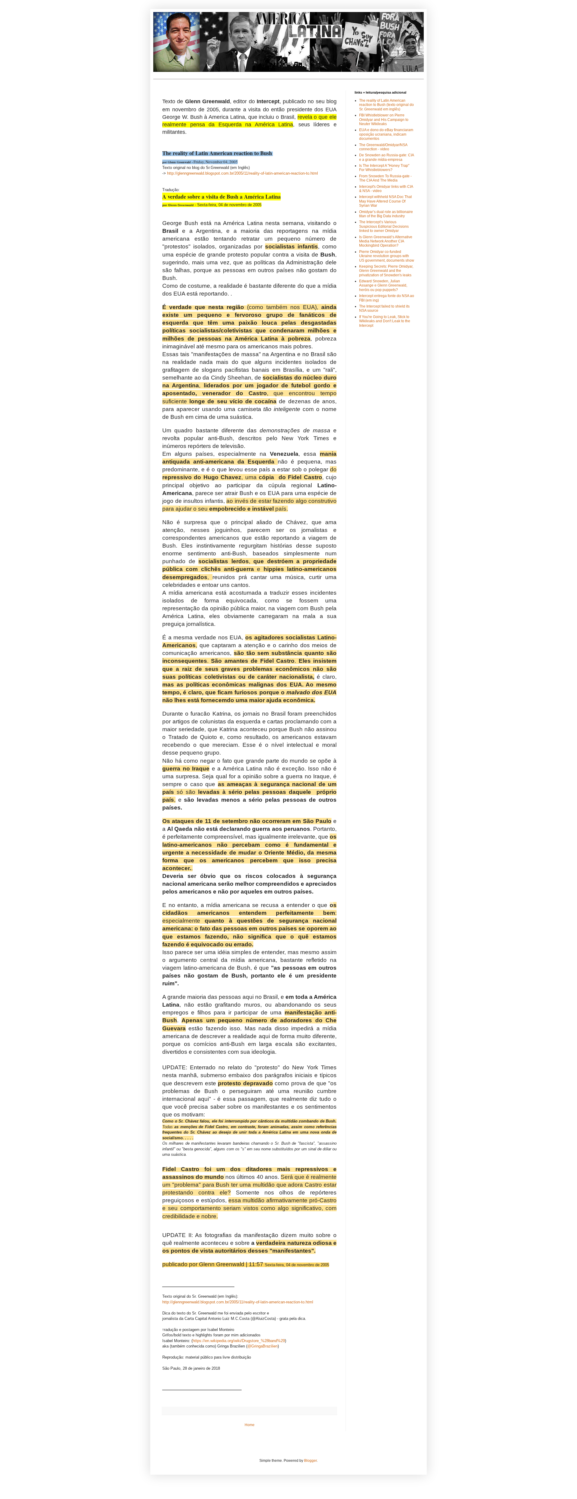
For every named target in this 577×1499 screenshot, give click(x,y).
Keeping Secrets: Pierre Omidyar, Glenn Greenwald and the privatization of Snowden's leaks (386, 270)
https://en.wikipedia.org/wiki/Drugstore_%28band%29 (239, 1340)
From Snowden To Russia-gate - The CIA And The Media (385, 178)
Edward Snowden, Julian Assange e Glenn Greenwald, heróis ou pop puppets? (383, 285)
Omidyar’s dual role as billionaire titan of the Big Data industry (386, 214)
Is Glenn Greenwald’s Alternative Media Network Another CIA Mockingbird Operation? (385, 241)
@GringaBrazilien (262, 1346)
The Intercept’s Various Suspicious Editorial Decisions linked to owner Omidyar (384, 226)
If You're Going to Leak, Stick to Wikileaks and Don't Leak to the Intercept (384, 321)
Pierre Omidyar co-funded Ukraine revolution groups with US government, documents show (386, 256)
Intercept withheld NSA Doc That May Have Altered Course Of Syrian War (385, 201)
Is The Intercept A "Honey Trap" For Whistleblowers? (384, 168)
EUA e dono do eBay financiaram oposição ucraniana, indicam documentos (386, 134)
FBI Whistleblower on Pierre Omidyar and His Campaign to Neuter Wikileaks (383, 119)
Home (250, 1425)
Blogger (310, 1460)
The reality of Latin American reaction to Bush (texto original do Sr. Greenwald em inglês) (386, 104)
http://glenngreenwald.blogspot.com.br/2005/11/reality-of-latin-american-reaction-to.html (242, 173)
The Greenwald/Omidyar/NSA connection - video (383, 147)
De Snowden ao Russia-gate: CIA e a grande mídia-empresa (386, 157)
